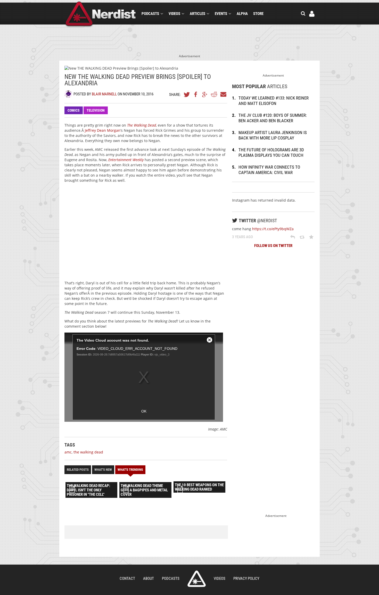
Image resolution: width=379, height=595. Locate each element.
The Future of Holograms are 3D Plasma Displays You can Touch (271, 152)
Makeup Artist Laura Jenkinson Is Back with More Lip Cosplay (272, 135)
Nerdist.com (196, 579)
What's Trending (130, 470)
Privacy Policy (246, 578)
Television (96, 110)
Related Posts (78, 470)
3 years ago (242, 237)
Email (223, 94)
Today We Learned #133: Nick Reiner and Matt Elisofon (273, 100)
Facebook (196, 94)
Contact (127, 578)
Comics (74, 110)
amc (68, 452)
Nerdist (100, 14)
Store (258, 13)
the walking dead (88, 452)
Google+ (205, 94)
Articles (197, 13)
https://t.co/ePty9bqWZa (273, 228)
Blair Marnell (104, 94)
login (312, 14)
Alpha (242, 13)
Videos (174, 13)
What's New (103, 470)
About (148, 578)
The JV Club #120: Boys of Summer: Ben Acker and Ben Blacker (272, 118)
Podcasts (150, 13)
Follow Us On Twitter (273, 245)
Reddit (214, 94)
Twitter (187, 94)
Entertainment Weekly (126, 159)
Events (221, 13)
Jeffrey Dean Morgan (102, 130)
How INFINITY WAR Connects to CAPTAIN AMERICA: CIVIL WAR (269, 169)
